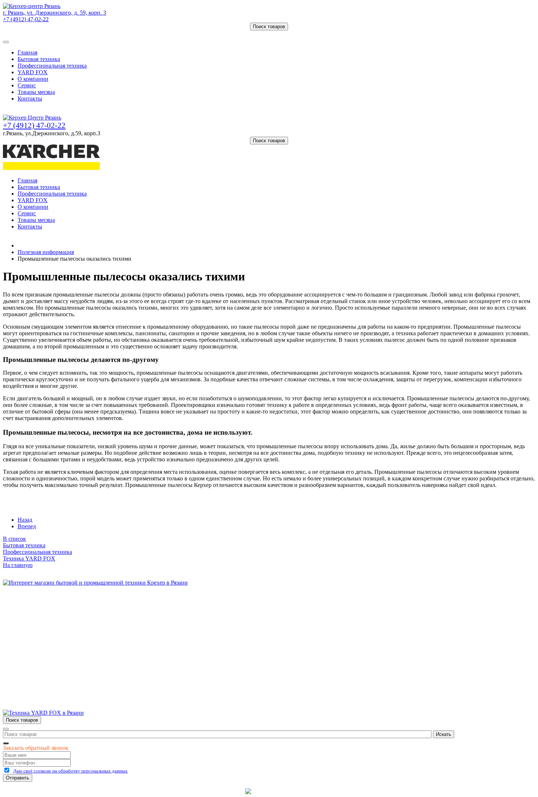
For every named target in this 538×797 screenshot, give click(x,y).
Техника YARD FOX (29, 558)
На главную (18, 565)
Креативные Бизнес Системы (206, 791)
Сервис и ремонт (39, 623)
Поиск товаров (269, 26)
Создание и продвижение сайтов (327, 791)
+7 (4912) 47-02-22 (26, 19)
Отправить (17, 778)
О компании (33, 79)
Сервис (27, 85)
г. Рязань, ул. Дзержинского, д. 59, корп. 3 (54, 13)
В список (14, 539)
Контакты (30, 98)
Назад (25, 520)
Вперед (27, 526)
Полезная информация (46, 252)
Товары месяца (36, 92)
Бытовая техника (39, 59)
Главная (27, 52)
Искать (443, 734)
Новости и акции (39, 630)
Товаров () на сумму (37, 33)
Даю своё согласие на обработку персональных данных (70, 771)
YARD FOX (33, 72)
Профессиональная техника (52, 66)
